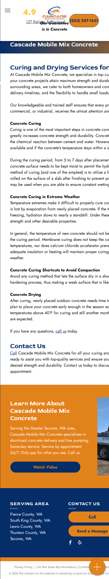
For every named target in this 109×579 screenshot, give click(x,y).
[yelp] (79, 543)
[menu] (8, 10)
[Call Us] (97, 569)
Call (13, 353)
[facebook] (70, 543)
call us (61, 331)
